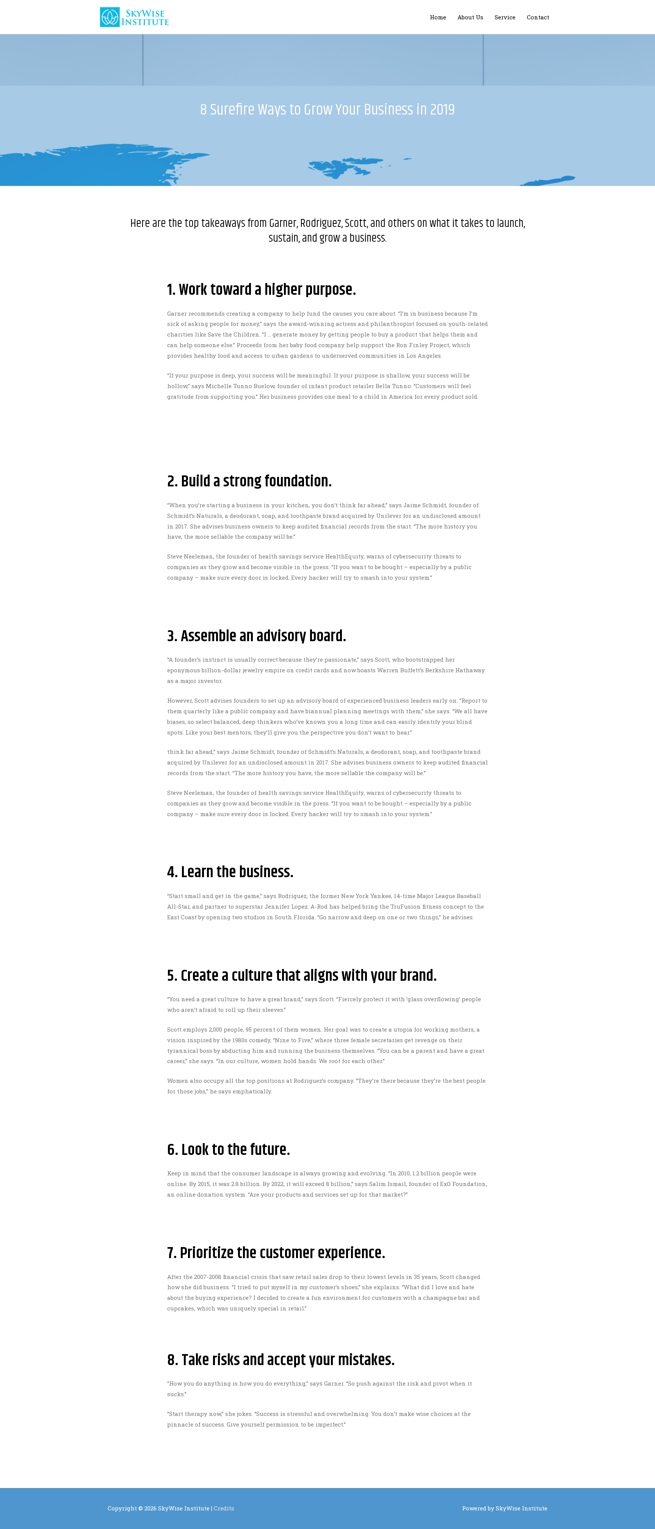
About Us (470, 17)
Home (438, 17)
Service (505, 17)
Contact (538, 17)
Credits (224, 1508)
